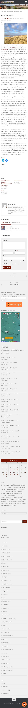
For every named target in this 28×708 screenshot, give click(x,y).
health (23, 489)
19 (25, 470)
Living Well (10, 11)
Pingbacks (16, 222)
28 (6, 474)
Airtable (4, 546)
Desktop (22, 487)
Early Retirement (6, 584)
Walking (4, 653)
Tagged (2, 190)
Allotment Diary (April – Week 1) (9, 388)
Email (16, 250)
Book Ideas (5, 566)
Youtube (4, 673)
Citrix (2, 487)
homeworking (4, 491)
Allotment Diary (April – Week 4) (9, 378)
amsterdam (17, 485)
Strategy (4, 646)
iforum (19, 491)
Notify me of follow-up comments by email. (14, 260)
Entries (5, 686)
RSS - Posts (4, 535)
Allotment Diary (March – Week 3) (10, 399)
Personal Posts (18, 11)
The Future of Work (6, 649)
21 (6, 472)
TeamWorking (15, 503)
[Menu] (26, 2)
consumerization (16, 487)
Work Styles (5, 663)
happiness (19, 489)
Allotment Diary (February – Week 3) (10, 420)
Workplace (8, 505)
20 (3, 472)
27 (3, 474)
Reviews (20, 501)
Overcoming (5, 49)
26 (25, 472)
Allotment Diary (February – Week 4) (10, 415)
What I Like (5, 656)
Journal (4, 611)
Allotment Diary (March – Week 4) (10, 394)
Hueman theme (21, 703)
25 (21, 472)
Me (22, 493)
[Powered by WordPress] (8, 703)
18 (21, 470)
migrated (10, 495)
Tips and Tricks (22, 503)
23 (14, 472)
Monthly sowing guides (7, 618)
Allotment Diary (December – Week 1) (11, 451)
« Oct (6, 477)
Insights (4, 608)
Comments (6, 222)
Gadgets (4, 591)
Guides (4, 594)
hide (3, 597)
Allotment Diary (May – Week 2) (9, 367)
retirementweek (16, 501)
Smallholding (5, 642)
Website (4, 255)
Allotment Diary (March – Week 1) (10, 409)
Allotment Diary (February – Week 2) (10, 425)
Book (3, 563)
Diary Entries (5, 580)
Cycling (4, 577)
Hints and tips (5, 601)
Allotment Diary (6, 556)
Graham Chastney (9, 226)
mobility (13, 495)
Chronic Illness (5, 573)
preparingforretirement (6, 499)
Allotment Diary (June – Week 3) (9, 357)
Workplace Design (6, 670)
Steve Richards (6, 18)
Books (24, 485)
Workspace (13, 505)
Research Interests (6, 635)
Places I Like (5, 629)
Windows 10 (5, 660)
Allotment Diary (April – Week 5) (9, 373)
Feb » (21, 477)
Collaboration (8, 487)
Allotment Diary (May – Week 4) (9, 362)
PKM (22, 497)
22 (10, 472)
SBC (23, 501)
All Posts (3, 11)
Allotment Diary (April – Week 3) (9, 383)
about (2, 485)
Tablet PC (9, 503)
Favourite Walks (6, 587)
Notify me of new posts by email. (11, 264)
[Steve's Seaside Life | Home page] (9, 2)
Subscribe (4, 299)
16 (14, 470)
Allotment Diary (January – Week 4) (10, 436)
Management (19, 493)
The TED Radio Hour (15, 47)
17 (17, 470)
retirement (11, 501)
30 (14, 474)
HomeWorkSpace (12, 491)
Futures (8, 489)
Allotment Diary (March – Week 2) (10, 404)
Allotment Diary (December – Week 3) (11, 446)
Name (4, 250)
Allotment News (6, 559)
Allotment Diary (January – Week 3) (10, 441)
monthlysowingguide (7, 497)
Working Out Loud (6, 666)
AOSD (20, 485)
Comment (5, 240)
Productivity (17, 499)
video (4, 505)
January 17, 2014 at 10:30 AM (13, 228)
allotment (5, 485)
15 (10, 470)
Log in (3, 683)
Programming (5, 632)
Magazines (13, 493)
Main (16, 493)
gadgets (13, 489)
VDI (2, 505)
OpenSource (16, 497)
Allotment (4, 553)
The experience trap (18, 180)
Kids (10, 493)
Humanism (5, 604)
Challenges (5, 570)
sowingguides (4, 503)
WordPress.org (5, 693)
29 (10, 474)
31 (17, 474)
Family (3, 489)
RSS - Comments (5, 537)
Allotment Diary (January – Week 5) (10, 430)
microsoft (4, 495)
